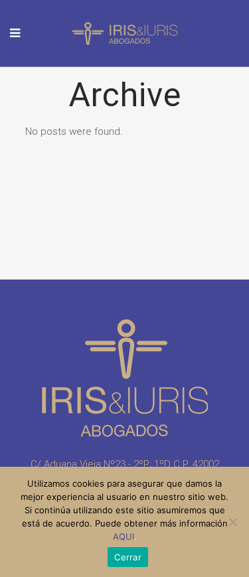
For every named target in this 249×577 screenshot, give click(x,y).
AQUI (123, 536)
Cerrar (127, 557)
